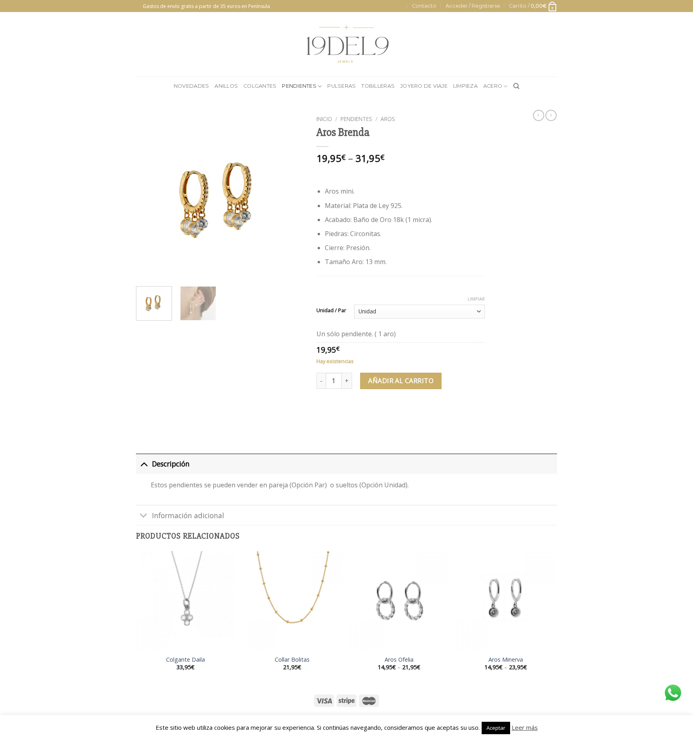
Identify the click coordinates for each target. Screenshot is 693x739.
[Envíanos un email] (140, 9)
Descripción (171, 463)
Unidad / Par (331, 310)
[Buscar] (516, 86)
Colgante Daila (185, 659)
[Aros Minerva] (505, 600)
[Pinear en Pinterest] (367, 413)
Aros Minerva (505, 659)
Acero (492, 86)
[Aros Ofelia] (398, 600)
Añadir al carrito (401, 380)
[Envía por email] (352, 413)
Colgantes (259, 86)
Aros (388, 119)
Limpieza (465, 86)
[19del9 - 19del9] (346, 44)
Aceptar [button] (495, 727)
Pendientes (299, 86)
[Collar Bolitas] (292, 600)
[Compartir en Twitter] (338, 413)
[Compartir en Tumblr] (381, 413)
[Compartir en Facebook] (323, 413)
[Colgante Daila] (185, 600)
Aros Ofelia (399, 659)
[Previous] (149, 196)
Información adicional (188, 515)
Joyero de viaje (424, 86)
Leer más (525, 727)
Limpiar (476, 299)
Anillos (226, 86)
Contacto (424, 6)
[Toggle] (144, 463)
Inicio (324, 119)
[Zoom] (146, 271)
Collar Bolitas (292, 659)
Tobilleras (378, 86)
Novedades (191, 86)
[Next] (291, 196)
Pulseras (341, 86)
